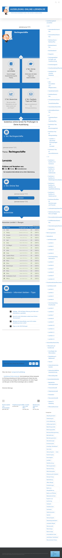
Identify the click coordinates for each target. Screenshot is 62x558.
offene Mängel (50, 482)
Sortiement (49, 509)
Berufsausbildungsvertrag (52, 432)
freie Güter (49, 449)
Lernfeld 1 (51, 243)
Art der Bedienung (51, 421)
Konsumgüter (50, 457)
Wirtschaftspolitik (52, 375)
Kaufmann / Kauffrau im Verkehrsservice (52, 194)
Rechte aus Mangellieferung (50, 489)
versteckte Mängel (51, 523)
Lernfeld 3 (51, 249)
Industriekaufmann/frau (54, 107)
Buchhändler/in (52, 50)
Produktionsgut (50, 485)
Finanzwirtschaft (52, 388)
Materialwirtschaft (53, 391)
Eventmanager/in (52, 64)
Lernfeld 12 (51, 332)
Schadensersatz (50, 506)
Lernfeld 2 (51, 246)
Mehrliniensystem (51, 471)
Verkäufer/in (51, 229)
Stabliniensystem (50, 512)
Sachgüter (49, 504)
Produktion (51, 394)
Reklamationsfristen (51, 496)
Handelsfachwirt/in (53, 91)
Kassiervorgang (50, 454)
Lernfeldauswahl (52, 239)
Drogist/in (51, 54)
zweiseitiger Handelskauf (52, 537)
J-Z (48, 156)
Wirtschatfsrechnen (53, 406)
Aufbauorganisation (51, 424)
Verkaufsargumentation (52, 520)
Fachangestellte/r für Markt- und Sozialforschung (53, 59)
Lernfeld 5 (51, 262)
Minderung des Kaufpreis (52, 474)
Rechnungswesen (51, 232)
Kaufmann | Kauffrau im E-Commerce (52, 161)
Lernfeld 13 (51, 335)
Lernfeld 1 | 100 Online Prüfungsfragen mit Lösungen (53, 142)
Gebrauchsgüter (50, 452)
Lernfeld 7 (51, 268)
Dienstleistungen (50, 440)
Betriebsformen (50, 435)
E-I (48, 78)
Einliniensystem (50, 443)
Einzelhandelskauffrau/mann (54, 282)
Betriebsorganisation (51, 438)
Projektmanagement (17, 405)
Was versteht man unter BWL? (26, 406)
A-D (48, 26)
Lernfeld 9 (51, 275)
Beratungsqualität (51, 429)
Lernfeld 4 (51, 253)
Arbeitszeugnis (50, 418)
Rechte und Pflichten (51, 493)
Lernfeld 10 (51, 279)
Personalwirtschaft (53, 398)
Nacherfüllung (50, 479)
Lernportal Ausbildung (18, 372)
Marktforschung (50, 463)
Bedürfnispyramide (51, 427)
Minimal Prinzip (50, 477)
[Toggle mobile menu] (59, 2)
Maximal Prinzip (50, 468)
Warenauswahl (50, 526)
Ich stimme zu (54, 554)
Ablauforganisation (51, 415)
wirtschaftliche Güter (51, 534)
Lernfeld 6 (51, 265)
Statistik (48, 515)
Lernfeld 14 (51, 339)
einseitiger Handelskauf (52, 446)
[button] (25, 312)
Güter (57, 452)
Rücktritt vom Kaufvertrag (50, 500)
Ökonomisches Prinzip (52, 540)
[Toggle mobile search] (56, 2)
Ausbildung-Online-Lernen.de (11, 376)
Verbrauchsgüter (50, 517)
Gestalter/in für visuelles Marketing (52, 73)
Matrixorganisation (51, 466)
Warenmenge (50, 528)
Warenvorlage (50, 531)
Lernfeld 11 (51, 329)
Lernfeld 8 (51, 272)
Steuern (50, 361)
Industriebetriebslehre (53, 379)
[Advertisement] (20, 22)
